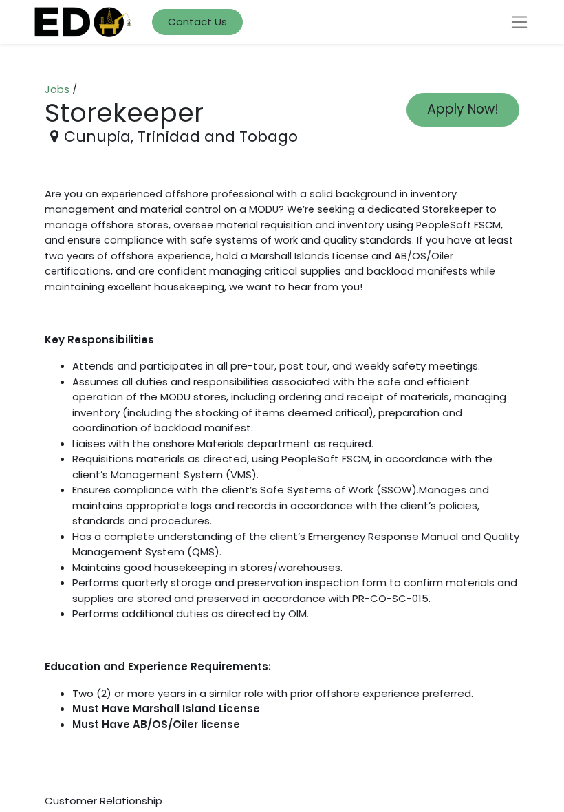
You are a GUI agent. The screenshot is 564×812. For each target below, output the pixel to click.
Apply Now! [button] (463, 109)
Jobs (57, 89)
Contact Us (197, 21)
